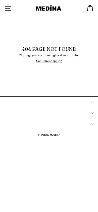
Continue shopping (49, 61)
